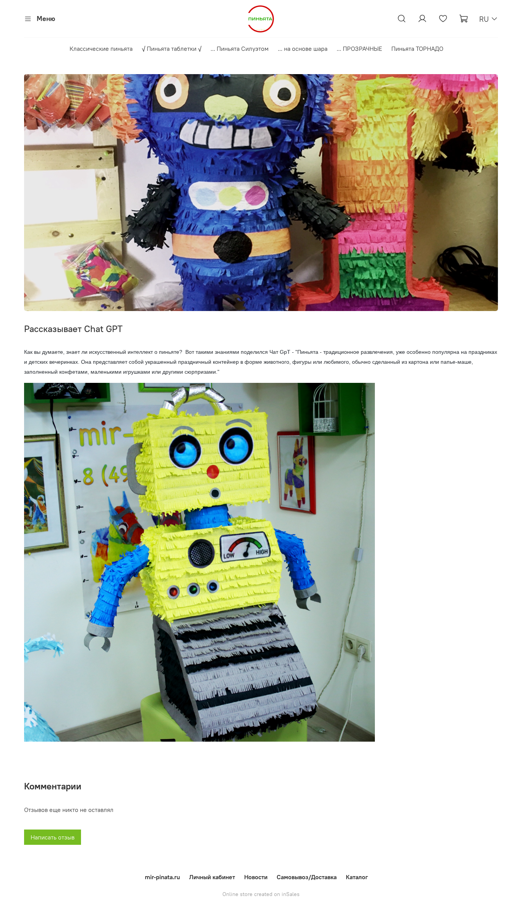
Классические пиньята (101, 48)
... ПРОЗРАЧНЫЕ (359, 48)
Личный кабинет (212, 877)
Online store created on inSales (261, 894)
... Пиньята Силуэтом (240, 48)
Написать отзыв (53, 837)
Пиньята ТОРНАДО (417, 48)
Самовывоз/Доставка (307, 877)
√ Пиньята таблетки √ (171, 48)
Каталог (357, 877)
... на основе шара (302, 48)
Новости (255, 877)
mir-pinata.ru (162, 877)
